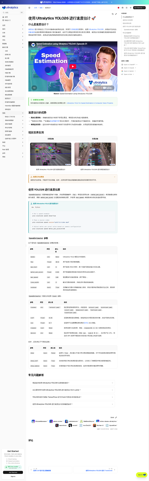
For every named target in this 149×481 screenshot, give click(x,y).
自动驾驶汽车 (55, 121)
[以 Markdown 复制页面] (112, 14)
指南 (41, 8)
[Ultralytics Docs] (13, 7)
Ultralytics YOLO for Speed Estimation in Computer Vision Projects (90, 103)
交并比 (86, 323)
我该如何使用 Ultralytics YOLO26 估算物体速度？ (51, 383)
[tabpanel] (73, 220)
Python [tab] (37, 207)
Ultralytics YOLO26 (96, 29)
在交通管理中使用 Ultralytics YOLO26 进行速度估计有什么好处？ (57, 390)
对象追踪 (31, 32)
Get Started (13, 472)
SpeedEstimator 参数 (131, 29)
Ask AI (140, 475)
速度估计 (31, 29)
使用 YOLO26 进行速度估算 (132, 26)
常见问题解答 (127, 33)
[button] (13, 25)
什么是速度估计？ (128, 17)
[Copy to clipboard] (113, 213)
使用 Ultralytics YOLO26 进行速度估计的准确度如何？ (53, 404)
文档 (35, 8)
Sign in (13, 476)
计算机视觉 (75, 29)
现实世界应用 (127, 23)
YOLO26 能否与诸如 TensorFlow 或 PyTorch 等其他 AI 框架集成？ (57, 397)
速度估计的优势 (128, 20)
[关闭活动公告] (2, 2)
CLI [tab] (33, 207)
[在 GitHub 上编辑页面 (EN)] (116, 14)
